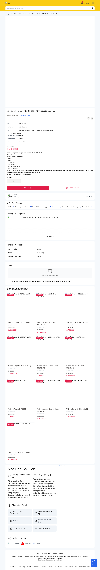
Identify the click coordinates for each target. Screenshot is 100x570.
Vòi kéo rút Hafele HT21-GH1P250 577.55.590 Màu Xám (36, 130)
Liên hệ (50, 566)
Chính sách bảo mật (71, 566)
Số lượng (9, 177)
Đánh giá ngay (25, 115)
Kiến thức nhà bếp (33, 566)
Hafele (19, 133)
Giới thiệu (13, 566)
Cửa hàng (22, 566)
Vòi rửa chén (23, 127)
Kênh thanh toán (84, 566)
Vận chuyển (58, 566)
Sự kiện (43, 566)
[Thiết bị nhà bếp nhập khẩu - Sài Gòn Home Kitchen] (15, 3)
